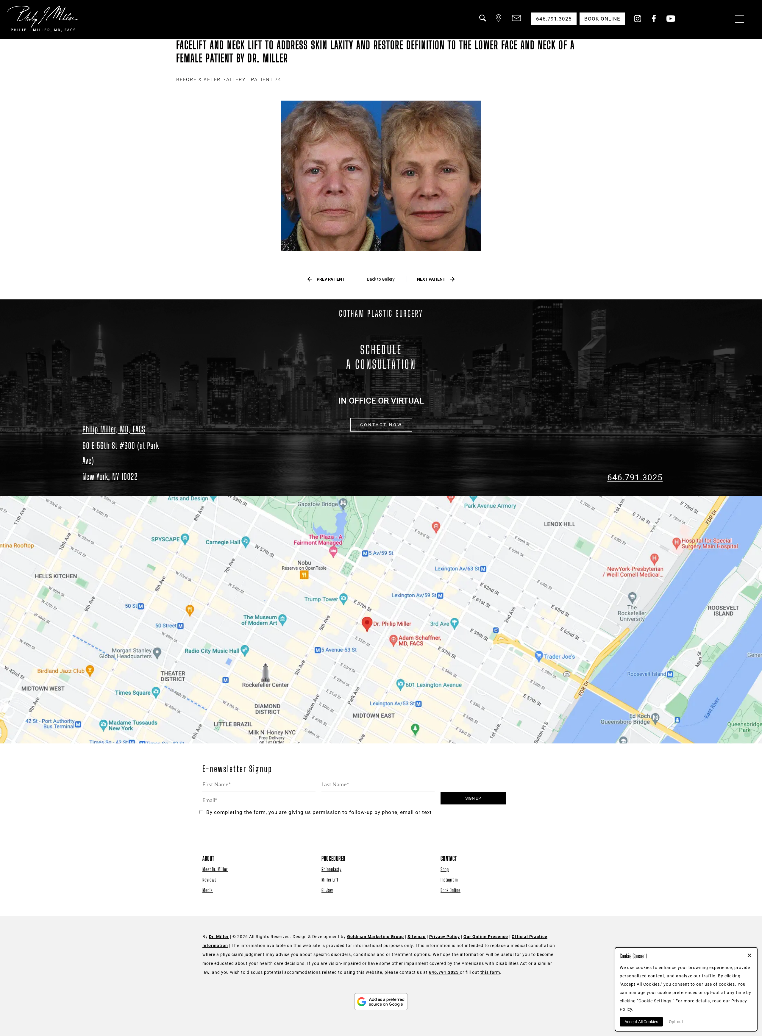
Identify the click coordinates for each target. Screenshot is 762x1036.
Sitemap (416, 936)
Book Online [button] (602, 19)
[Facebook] (654, 21)
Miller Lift (329, 879)
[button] (482, 21)
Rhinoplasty (331, 869)
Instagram (449, 879)
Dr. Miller (219, 936)
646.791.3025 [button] (554, 19)
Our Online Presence (485, 936)
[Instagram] (637, 21)
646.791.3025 (635, 477)
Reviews (209, 879)
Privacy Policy (444, 936)
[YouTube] (670, 21)
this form (490, 972)
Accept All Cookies (641, 1021)
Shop (445, 869)
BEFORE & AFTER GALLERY (211, 79)
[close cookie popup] (749, 956)
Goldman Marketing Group (375, 936)
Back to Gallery (381, 279)
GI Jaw (327, 890)
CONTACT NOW (381, 424)
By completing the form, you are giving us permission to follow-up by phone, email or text (319, 812)
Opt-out (676, 1021)
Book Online (450, 890)
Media (207, 890)
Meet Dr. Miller (215, 869)
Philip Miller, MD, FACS (113, 429)
